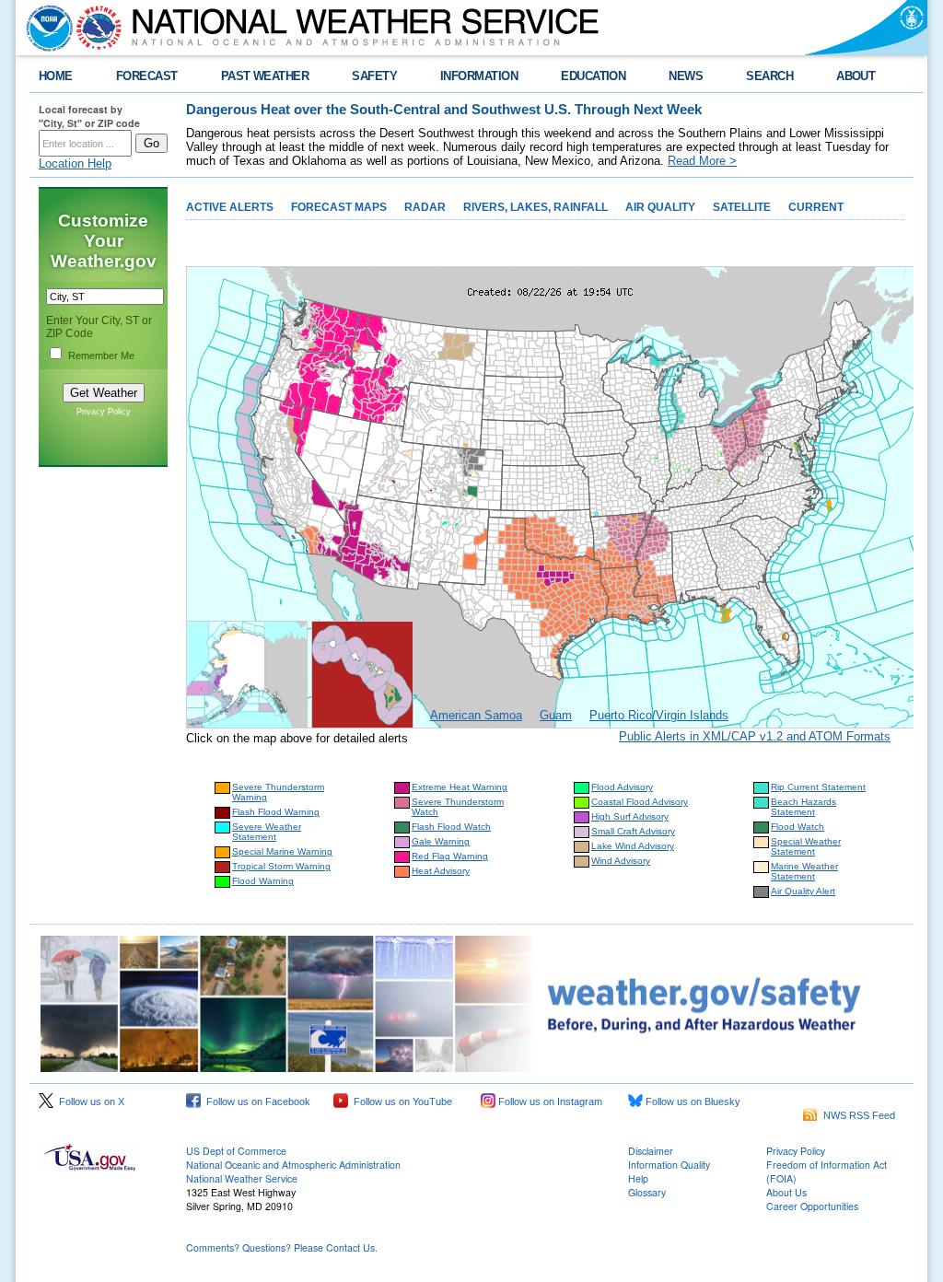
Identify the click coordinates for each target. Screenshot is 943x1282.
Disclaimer (650, 1151)
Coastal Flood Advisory (639, 802)
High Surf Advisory (630, 816)
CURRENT (816, 207)
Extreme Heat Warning (459, 787)
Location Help (75, 163)
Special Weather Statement (806, 846)
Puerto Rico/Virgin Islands (658, 715)
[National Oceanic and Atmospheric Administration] (45, 27)
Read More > (702, 161)
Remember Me (101, 355)
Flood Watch (797, 827)
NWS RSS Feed (856, 1115)
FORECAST (147, 76)
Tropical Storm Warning (281, 866)
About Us (786, 1192)
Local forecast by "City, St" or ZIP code (89, 116)
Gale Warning (441, 841)
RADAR (425, 207)
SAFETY (374, 76)
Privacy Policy (103, 411)
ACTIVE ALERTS (230, 207)
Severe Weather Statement (266, 832)
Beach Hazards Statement (803, 807)
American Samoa (476, 715)
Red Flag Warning (450, 856)
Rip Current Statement (818, 787)
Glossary (647, 1192)
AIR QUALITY (660, 207)
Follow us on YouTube (400, 1101)
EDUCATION (593, 76)
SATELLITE (742, 207)
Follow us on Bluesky (691, 1101)
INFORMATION (479, 76)
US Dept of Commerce (236, 1151)
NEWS (686, 76)
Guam (556, 715)
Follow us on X (88, 1101)
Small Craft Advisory (633, 831)
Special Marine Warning (282, 851)
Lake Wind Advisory (632, 846)
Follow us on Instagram (548, 1101)
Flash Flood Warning (276, 812)
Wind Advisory (620, 861)
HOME (56, 76)
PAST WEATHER (265, 76)
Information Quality (669, 1164)
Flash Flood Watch (451, 827)
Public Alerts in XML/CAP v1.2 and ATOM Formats (755, 736)
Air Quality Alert (803, 891)
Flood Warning (263, 881)
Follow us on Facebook (255, 1101)
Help (638, 1178)
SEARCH (769, 76)
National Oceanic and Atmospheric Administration (293, 1164)
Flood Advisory (622, 787)
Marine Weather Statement (804, 871)
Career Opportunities (812, 1206)
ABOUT (855, 76)
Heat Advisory (441, 871)
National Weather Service (241, 1178)
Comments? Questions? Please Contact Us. (282, 1247)
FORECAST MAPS (339, 207)
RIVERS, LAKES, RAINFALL (535, 207)
